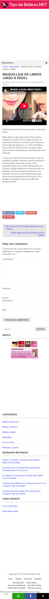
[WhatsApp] (18, 596)
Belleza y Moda (9, 432)
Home (5, 66)
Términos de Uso (34, 588)
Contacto (37, 579)
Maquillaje (14, 66)
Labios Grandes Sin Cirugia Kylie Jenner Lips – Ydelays (24, 227)
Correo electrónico (8, 299)
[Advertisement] (24, 35)
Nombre (6, 288)
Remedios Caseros (10, 447)
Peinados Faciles (34, 585)
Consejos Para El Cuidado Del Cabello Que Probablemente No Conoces (21, 469)
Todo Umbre (31, 582)
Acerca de (28, 579)
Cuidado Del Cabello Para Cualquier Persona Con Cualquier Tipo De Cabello (24, 484)
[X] (43, 596)
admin (7, 82)
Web (4, 309)
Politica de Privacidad (16, 588)
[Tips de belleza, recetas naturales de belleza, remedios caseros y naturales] (24, 8)
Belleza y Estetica (9, 427)
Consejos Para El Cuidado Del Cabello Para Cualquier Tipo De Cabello (21, 492)
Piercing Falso (18, 582)
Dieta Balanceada (10, 511)
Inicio (10, 579)
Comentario (8, 259)
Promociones (8, 442)
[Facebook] (30, 596)
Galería (18, 579)
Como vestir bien (10, 506)
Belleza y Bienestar (10, 421)
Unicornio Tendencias (16, 585)
